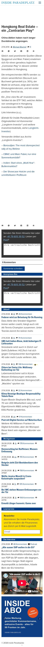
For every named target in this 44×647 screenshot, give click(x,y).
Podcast (33, 544)
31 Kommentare (25, 417)
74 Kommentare (25, 338)
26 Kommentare (25, 314)
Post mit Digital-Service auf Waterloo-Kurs (21, 420)
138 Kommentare (25, 364)
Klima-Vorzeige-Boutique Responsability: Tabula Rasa (21, 395)
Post (5, 239)
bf (14, 314)
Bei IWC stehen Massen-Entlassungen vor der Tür (21, 491)
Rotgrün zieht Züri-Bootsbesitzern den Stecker (19, 464)
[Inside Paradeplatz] (17, 3)
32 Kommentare (25, 390)
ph (14, 417)
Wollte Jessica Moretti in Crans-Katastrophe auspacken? (16, 477)
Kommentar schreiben (13, 269)
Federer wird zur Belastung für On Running (21, 317)
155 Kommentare (27, 457)
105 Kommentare (26, 484)
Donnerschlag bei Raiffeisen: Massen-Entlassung (19, 450)
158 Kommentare (27, 470)
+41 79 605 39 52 (16, 236)
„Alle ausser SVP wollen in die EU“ (18, 547)
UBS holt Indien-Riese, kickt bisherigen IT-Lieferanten (21, 342)
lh (14, 338)
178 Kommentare (27, 443)
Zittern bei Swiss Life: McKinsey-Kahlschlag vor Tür (17, 369)
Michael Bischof (19, 47)
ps (15, 457)
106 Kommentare (27, 497)
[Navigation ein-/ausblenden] (40, 3)
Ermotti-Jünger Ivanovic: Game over (18, 503)
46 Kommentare (20, 544)
